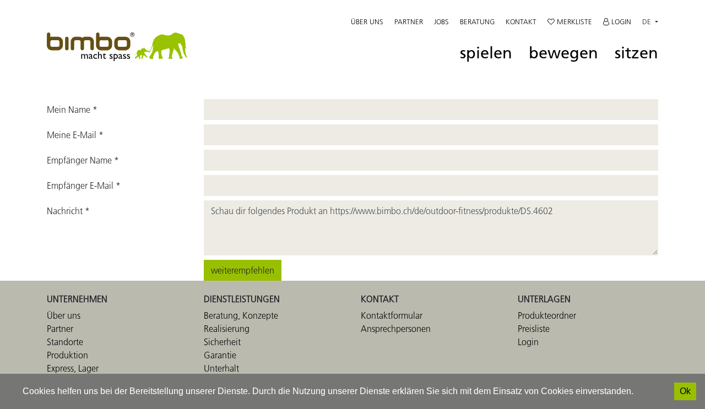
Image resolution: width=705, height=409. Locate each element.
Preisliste (534, 328)
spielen (486, 53)
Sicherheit (222, 341)
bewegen (563, 53)
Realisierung (227, 328)
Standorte (65, 341)
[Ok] (685, 391)
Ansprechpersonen (396, 328)
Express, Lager (73, 368)
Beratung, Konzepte (241, 315)
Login (620, 21)
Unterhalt (221, 368)
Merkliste (573, 21)
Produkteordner (547, 315)
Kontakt (521, 21)
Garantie (220, 355)
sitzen (636, 53)
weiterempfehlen (242, 270)
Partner (408, 21)
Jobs (441, 21)
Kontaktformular (391, 315)
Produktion (67, 355)
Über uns (367, 21)
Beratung (477, 21)
